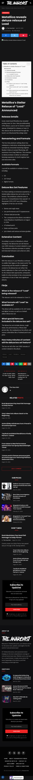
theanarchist (25, 770)
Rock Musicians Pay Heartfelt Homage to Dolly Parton (16, 404)
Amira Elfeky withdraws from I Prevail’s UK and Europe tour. (16, 425)
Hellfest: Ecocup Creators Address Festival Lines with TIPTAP (22, 485)
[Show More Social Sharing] (29, 35)
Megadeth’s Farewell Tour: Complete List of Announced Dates (22, 517)
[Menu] (3, 3)
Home (3, 8)
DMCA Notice (20, 763)
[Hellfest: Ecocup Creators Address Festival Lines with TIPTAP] (6, 486)
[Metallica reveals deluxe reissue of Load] (16, 49)
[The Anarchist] (17, 3)
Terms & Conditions (22, 766)
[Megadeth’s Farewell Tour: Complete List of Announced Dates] (6, 518)
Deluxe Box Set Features (13, 76)
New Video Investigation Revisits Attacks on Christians (21, 496)
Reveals (5, 357)
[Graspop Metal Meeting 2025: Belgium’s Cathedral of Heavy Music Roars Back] (6, 677)
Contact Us (22, 761)
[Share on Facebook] (6, 35)
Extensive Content (12, 78)
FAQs (8, 81)
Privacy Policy (17, 616)
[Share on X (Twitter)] (14, 35)
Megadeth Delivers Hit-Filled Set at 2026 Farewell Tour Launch (21, 507)
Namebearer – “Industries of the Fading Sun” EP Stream (23, 376)
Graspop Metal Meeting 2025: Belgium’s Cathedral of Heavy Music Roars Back (22, 677)
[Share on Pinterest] (23, 35)
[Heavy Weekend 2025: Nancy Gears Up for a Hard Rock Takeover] (6, 688)
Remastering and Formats (14, 72)
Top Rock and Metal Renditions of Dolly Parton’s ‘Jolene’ (16, 435)
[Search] (30, 3)
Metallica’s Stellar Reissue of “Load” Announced (15, 67)
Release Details (11, 70)
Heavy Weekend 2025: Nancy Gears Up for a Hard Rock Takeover (22, 688)
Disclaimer (10, 763)
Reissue (23, 354)
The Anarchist (11, 28)
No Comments (7, 31)
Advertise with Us (11, 761)
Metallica (16, 354)
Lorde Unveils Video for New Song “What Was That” (8, 375)
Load (10, 354)
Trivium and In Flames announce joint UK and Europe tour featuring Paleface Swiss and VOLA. (16, 457)
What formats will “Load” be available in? (18, 87)
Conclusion (10, 80)
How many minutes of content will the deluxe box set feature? (18, 94)
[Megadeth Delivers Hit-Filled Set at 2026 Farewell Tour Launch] (6, 507)
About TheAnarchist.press (18, 758)
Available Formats (13, 74)
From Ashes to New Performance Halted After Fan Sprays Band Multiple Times (16, 446)
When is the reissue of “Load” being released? (18, 84)
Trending (5, 13)
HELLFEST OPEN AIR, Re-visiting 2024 (20, 698)
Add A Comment (16, 468)
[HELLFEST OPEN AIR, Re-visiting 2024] (6, 699)
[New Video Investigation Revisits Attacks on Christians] (6, 496)
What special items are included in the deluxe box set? (18, 91)
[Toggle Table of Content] (27, 63)
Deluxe (5, 354)
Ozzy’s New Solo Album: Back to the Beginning (15, 414)
